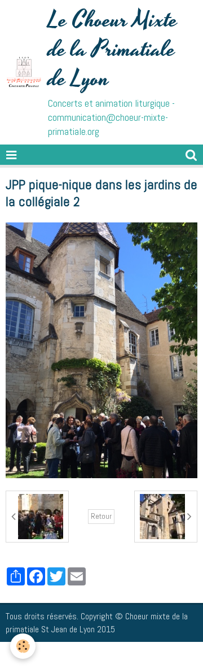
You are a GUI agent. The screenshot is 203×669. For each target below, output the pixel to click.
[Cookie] (23, 646)
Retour (101, 516)
